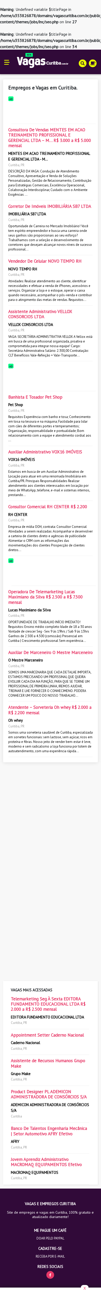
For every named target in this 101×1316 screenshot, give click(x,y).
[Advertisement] (50, 111)
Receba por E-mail (50, 1256)
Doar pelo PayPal (50, 1238)
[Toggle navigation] (7, 61)
